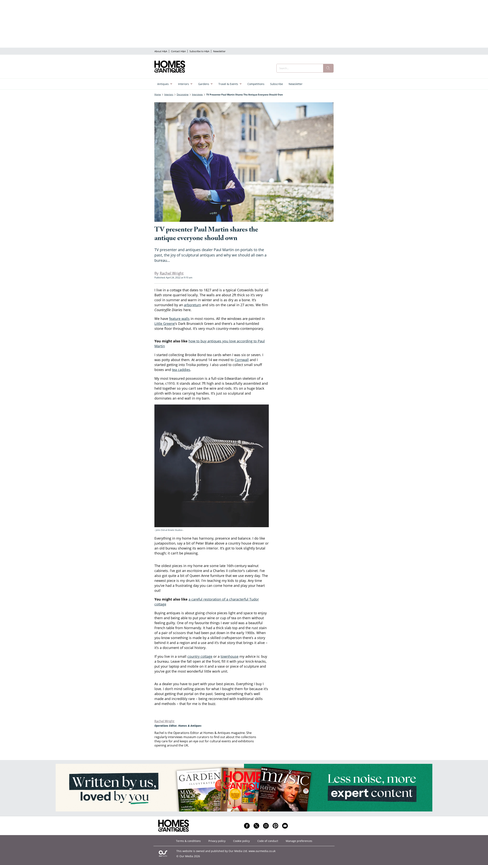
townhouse (229, 656)
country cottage (199, 656)
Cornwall (242, 359)
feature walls (179, 318)
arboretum (192, 305)
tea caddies (181, 369)
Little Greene (164, 323)
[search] (328, 68)
